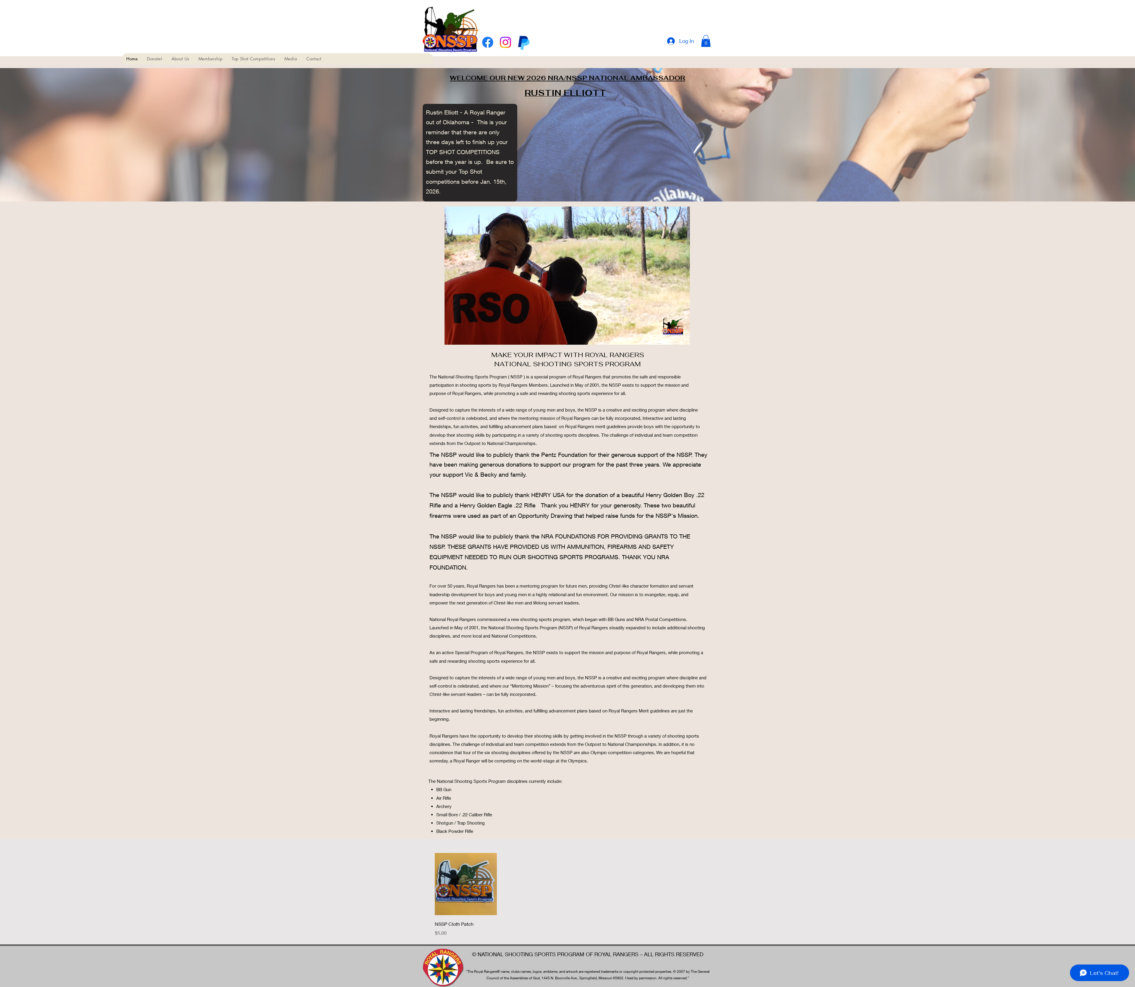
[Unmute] (462, 337)
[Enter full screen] (682, 337)
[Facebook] (487, 42)
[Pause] (452, 337)
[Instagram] (505, 42)
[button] (706, 41)
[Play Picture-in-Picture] (672, 337)
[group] (567, 895)
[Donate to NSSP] (523, 42)
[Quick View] (466, 884)
